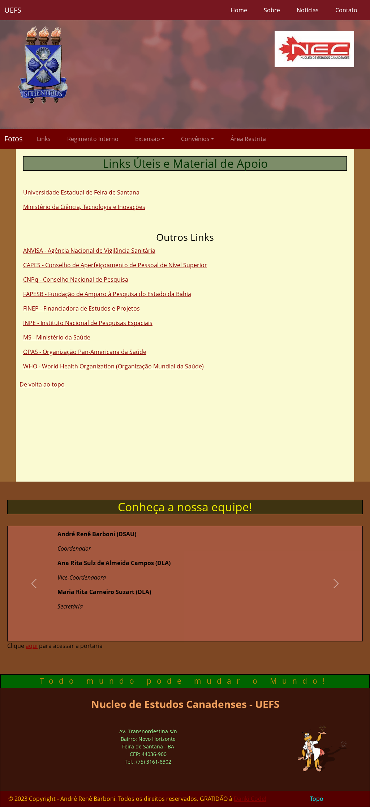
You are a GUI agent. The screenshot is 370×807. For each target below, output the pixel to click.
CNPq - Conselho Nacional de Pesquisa (75, 279)
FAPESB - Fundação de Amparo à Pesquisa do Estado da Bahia (107, 294)
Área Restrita (248, 139)
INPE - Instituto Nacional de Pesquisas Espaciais (87, 323)
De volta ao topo (42, 384)
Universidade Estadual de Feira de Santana (81, 192)
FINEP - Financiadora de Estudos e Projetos (81, 308)
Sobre (272, 10)
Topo (316, 799)
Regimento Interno (93, 139)
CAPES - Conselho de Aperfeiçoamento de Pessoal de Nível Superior (115, 265)
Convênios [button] (195, 139)
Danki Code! (250, 799)
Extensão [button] (147, 139)
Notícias (308, 10)
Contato (346, 10)
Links (44, 139)
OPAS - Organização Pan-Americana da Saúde (84, 352)
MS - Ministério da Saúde (56, 337)
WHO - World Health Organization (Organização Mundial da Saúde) (113, 366)
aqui (32, 646)
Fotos (13, 139)
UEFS (12, 10)
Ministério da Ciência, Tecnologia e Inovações (84, 207)
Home (239, 10)
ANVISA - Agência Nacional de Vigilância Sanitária (89, 251)
